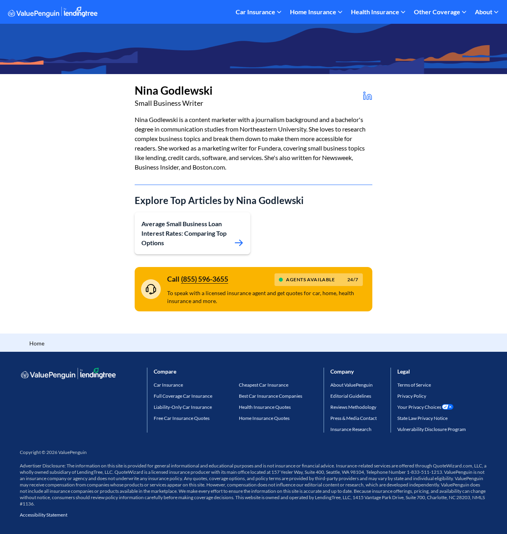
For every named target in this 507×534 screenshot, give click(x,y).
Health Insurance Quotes (265, 407)
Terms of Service (414, 385)
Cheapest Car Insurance (263, 385)
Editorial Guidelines (350, 396)
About (483, 11)
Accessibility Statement (43, 515)
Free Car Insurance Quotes (182, 418)
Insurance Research (351, 429)
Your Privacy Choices (419, 407)
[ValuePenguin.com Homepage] (53, 13)
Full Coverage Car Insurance (183, 396)
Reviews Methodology (353, 407)
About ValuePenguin (351, 385)
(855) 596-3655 (204, 279)
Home (36, 343)
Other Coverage (437, 11)
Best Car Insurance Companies (270, 396)
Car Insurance (255, 11)
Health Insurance (375, 11)
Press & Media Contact (353, 418)
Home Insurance (313, 11)
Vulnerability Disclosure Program (431, 429)
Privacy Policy (411, 396)
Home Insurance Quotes (264, 418)
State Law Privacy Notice (422, 418)
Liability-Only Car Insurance (183, 407)
